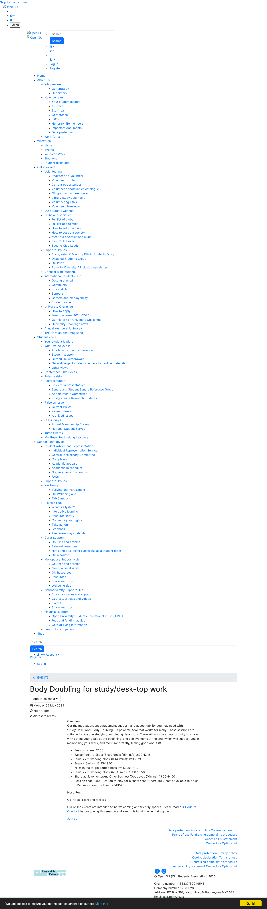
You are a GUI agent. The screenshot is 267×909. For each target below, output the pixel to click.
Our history (59, 93)
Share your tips (62, 581)
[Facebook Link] (157, 871)
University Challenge (58, 306)
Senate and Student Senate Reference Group (82, 389)
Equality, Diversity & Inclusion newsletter (79, 267)
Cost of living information (69, 625)
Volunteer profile (63, 180)
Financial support (56, 612)
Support (57, 293)
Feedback (58, 529)
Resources (59, 577)
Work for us (52, 136)
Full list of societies (65, 224)
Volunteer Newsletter (66, 206)
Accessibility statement (221, 839)
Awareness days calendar (69, 533)
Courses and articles (66, 542)
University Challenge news (70, 324)
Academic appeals (64, 463)
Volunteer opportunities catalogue (75, 189)
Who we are (52, 84)
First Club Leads (63, 241)
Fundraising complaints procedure (213, 834)
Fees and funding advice (68, 620)
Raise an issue (54, 402)
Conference (60, 115)
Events (49, 149)
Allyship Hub (53, 503)
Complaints (59, 459)
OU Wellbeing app (64, 494)
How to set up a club (66, 228)
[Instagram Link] (164, 871)
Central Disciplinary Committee (73, 455)
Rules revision (53, 376)
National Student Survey (68, 428)
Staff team (59, 110)
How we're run (54, 97)
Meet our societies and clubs (71, 237)
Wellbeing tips (61, 585)
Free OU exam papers (59, 629)
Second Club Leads (65, 245)
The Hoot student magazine (63, 333)
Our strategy (60, 88)
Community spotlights (67, 520)
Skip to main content (14, 2)
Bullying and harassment (68, 489)
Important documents (67, 128)
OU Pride (58, 263)
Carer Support (54, 537)
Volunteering (53, 171)
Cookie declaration (224, 830)
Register (55, 68)
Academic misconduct (67, 468)
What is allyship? (63, 507)
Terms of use (180, 834)
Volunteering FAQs (64, 202)
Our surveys (52, 420)
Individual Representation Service (75, 450)
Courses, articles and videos (71, 598)
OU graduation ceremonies (70, 193)
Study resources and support (72, 594)
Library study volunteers (68, 197)
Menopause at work (65, 568)
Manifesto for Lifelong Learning (66, 437)
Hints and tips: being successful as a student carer (86, 550)
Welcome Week (54, 154)
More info (101, 903)
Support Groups (55, 250)
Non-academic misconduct (70, 472)
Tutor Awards (53, 433)
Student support (63, 354)
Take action (60, 524)
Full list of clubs (62, 219)
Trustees (57, 106)
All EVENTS (41, 677)
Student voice (61, 302)
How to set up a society (68, 232)
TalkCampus (60, 498)
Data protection (63, 132)
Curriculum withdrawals (68, 359)
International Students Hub (62, 276)
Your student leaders (66, 102)
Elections (50, 158)
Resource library (63, 516)
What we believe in (57, 346)
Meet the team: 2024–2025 (70, 315)
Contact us (213, 843)
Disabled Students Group (69, 258)
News (48, 145)
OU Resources (61, 572)
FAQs (55, 119)
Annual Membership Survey (63, 328)
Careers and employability (70, 298)
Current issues (61, 407)
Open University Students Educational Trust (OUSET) (88, 616)
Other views (60, 367)
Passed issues (61, 411)
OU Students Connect (59, 210)
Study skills (59, 289)
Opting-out (229, 843)
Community (60, 285)
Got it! (250, 903)
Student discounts (56, 163)
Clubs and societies (57, 215)
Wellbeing (51, 485)
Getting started (62, 280)
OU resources (61, 555)
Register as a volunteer (67, 176)
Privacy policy (200, 830)
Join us (72, 818)
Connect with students (60, 272)
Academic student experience (72, 350)
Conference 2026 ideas (60, 372)
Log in (54, 64)
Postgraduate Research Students (74, 398)
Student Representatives (68, 385)
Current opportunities (67, 184)
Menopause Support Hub (61, 559)
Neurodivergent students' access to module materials (88, 363)
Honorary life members (67, 123)
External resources (64, 546)
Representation (54, 380)
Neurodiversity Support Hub (63, 590)
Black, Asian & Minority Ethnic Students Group (83, 254)
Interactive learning (65, 511)
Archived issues (62, 415)
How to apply (61, 311)
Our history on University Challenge (76, 319)
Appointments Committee (69, 394)
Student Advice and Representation (68, 446)
